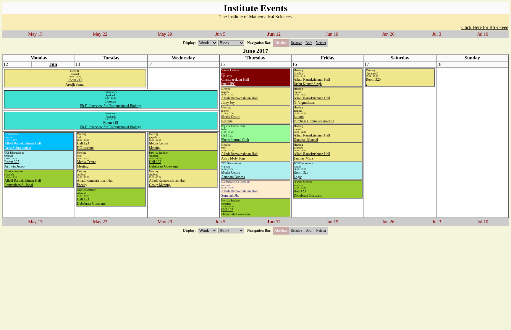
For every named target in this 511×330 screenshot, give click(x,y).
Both (308, 43)
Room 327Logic (301, 174)
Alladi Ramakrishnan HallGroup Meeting (167, 182)
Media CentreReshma (230, 119)
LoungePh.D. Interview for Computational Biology (110, 103)
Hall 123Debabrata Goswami (235, 212)
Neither (321, 43)
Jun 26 (388, 34)
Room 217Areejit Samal (74, 82)
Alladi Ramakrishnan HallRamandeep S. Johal (22, 182)
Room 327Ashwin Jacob (14, 164)
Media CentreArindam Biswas (233, 174)
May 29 (165, 34)
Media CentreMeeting (86, 164)
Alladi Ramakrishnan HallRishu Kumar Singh (312, 81)
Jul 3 (436, 34)
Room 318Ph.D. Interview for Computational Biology (110, 125)
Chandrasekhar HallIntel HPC (235, 81)
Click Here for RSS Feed (484, 27)
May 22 (100, 34)
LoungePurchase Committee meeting (314, 119)
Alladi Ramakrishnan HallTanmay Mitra (312, 156)
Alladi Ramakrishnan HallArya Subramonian (22, 145)
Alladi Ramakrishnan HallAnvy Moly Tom (239, 156)
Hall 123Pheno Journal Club (235, 137)
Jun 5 (220, 34)
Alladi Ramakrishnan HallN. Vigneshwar (312, 100)
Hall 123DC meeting (85, 145)
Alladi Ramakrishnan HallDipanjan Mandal (312, 137)
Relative (296, 43)
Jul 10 (482, 34)
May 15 (35, 34)
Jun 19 (332, 34)
